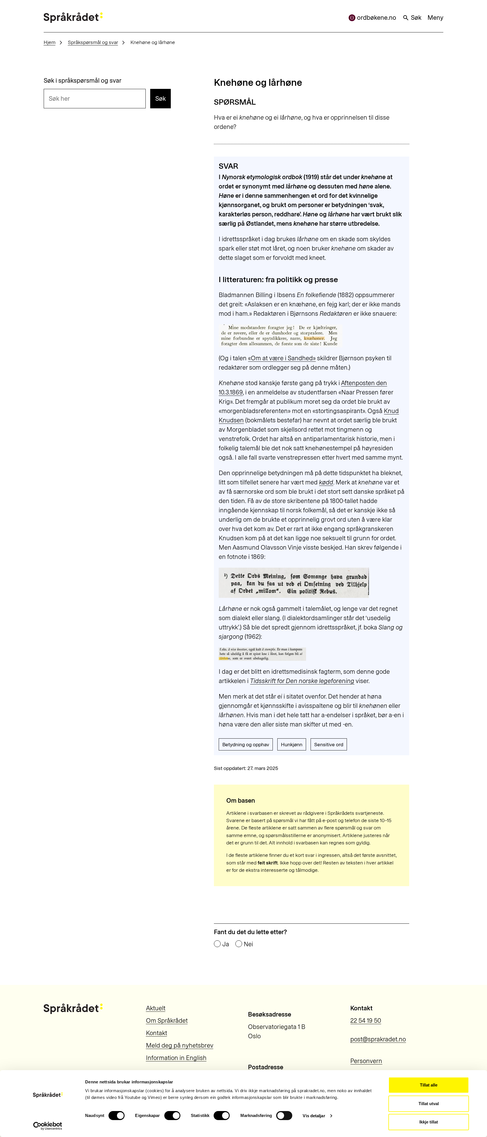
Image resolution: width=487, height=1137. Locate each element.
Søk (416, 17)
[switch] (172, 1115)
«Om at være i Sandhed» (282, 358)
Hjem (50, 42)
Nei (248, 944)
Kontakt (156, 1033)
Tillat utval (429, 1103)
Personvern (366, 1061)
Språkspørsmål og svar (93, 42)
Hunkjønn (291, 744)
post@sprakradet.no (378, 1039)
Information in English (176, 1058)
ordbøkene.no (376, 17)
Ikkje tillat (428, 1122)
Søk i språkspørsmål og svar (82, 80)
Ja (225, 944)
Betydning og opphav (245, 744)
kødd (326, 482)
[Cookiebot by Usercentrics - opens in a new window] (47, 1126)
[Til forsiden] (73, 17)
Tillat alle (428, 1085)
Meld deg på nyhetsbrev (179, 1045)
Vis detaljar (314, 1115)
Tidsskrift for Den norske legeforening (302, 681)
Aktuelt (155, 1008)
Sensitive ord (328, 744)
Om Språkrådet (167, 1020)
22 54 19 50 (365, 1020)
